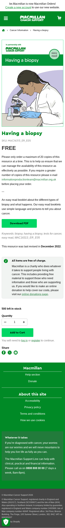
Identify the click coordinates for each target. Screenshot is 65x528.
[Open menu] (6, 18)
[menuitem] (59, 18)
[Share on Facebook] (4, 353)
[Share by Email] (16, 353)
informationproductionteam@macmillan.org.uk (29, 179)
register (35, 340)
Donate (32, 381)
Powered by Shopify (11, 522)
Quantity (7, 315)
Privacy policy (32, 407)
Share (5, 347)
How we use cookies (32, 420)
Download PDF (19, 223)
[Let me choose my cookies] (6, 522)
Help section (32, 374)
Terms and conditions (32, 413)
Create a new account (18, 7)
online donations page (35, 294)
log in (24, 340)
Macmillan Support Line (24, 459)
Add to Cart (17, 332)
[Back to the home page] (4, 30)
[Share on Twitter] (10, 353)
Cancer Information (19, 30)
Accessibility (32, 400)
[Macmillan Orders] (32, 18)
